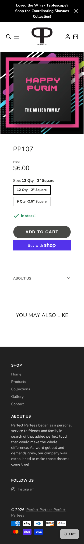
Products (18, 381)
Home (16, 374)
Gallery (17, 396)
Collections (20, 389)
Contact (17, 404)
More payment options (42, 257)
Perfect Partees (39, 509)
